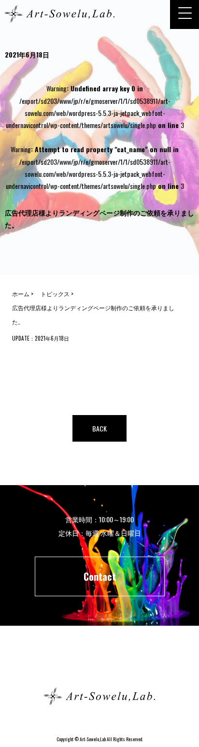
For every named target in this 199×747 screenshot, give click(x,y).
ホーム (99, 662)
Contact (100, 576)
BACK (99, 428)
